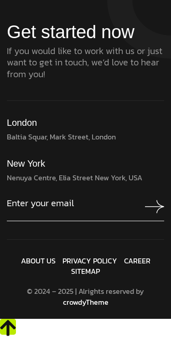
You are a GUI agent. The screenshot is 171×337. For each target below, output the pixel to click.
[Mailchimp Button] (152, 207)
